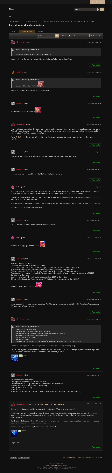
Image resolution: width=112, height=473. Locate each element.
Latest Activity (27, 31)
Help (63, 457)
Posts (14, 31)
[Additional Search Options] (98, 9)
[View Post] (38, 50)
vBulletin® (55, 465)
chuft (19, 137)
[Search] (102, 9)
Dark (12, 457)
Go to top (98, 457)
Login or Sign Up (96, 2)
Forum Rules (81, 457)
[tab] (14, 31)
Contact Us (89, 457)
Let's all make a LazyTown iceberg (50, 404)
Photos (40, 31)
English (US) (22, 457)
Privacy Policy (71, 457)
